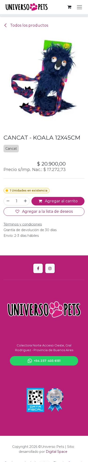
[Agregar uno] (26, 201)
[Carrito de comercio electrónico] (69, 7)
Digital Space (56, 452)
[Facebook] (38, 268)
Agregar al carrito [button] (61, 201)
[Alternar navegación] (79, 7)
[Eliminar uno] (8, 201)
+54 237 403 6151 (47, 360)
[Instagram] (50, 268)
